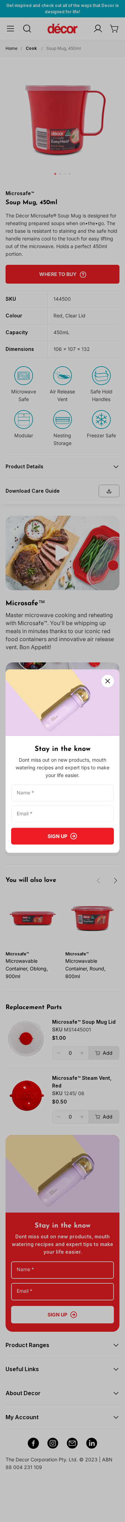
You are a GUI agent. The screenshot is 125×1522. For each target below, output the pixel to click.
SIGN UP (57, 836)
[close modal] (107, 681)
